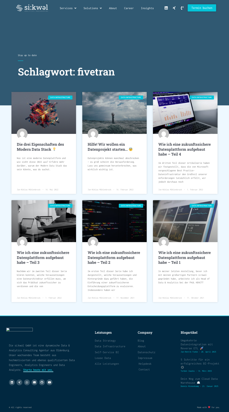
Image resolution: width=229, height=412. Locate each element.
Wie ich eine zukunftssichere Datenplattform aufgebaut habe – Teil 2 (114, 257)
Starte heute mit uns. (38, 369)
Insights (147, 8)
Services (66, 8)
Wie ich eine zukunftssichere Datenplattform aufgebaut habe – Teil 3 (43, 257)
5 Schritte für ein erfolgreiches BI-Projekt (200, 361)
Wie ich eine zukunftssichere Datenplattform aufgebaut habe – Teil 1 (184, 257)
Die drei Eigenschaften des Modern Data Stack (40, 147)
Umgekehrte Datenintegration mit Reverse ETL (197, 344)
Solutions (91, 8)
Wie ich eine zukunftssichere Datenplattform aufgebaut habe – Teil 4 (184, 149)
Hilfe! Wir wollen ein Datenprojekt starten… (108, 147)
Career (129, 8)
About (113, 8)
